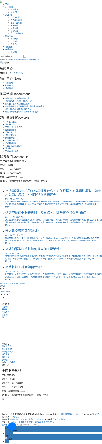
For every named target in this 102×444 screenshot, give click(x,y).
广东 (48, 422)
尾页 (8, 291)
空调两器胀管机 (14, 59)
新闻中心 (9, 36)
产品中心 (9, 14)
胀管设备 (14, 30)
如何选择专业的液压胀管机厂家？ (19, 101)
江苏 (22, 422)
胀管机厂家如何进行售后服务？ (18, 103)
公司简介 (14, 9)
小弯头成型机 (10, 121)
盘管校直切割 (16, 22)
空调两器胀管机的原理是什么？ (18, 98)
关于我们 (9, 6)
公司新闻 (14, 38)
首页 (7, 4)
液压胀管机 (25, 59)
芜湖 (35, 422)
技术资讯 (14, 44)
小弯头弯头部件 (11, 140)
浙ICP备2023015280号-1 (70, 414)
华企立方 (15, 416)
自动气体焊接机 (17, 33)
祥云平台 (96, 414)
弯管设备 (14, 28)
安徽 (31, 422)
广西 (52, 422)
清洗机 (8, 148)
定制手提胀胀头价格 (13, 127)
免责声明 (5, 425)
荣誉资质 (14, 12)
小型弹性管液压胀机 (13, 145)
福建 (39, 422)
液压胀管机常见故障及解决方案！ (19, 109)
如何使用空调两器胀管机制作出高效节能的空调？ (25, 106)
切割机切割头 (10, 143)
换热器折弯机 (16, 20)
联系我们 (9, 49)
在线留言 (9, 46)
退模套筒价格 (10, 129)
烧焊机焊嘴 (10, 137)
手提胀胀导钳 (10, 132)
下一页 (3, 291)
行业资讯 (14, 41)
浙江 (26, 422)
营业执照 (62, 419)
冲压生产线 (10, 124)
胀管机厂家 (35, 59)
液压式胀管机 (10, 135)
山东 (43, 422)
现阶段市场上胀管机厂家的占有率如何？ (22, 111)
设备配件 (14, 25)
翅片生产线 (15, 17)
